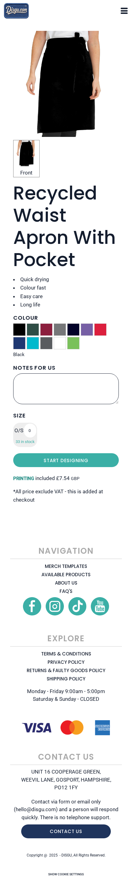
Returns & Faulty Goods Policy (66, 670)
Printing (23, 478)
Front (26, 173)
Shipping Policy (66, 679)
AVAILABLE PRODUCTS (66, 574)
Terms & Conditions (66, 654)
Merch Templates (66, 566)
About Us (66, 583)
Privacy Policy (66, 662)
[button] (32, 606)
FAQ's (66, 591)
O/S (18, 430)
